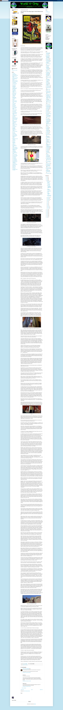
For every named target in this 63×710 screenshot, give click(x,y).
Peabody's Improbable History (48, 123)
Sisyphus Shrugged (15, 148)
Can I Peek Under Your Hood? (48, 61)
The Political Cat (15, 156)
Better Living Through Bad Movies (48, 57)
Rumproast (14, 140)
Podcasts (47, 127)
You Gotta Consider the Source (15, 169)
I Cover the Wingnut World (48, 95)
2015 (47, 211)
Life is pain (47, 104)
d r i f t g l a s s (14, 84)
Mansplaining (48, 105)
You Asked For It (48, 173)
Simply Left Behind (15, 147)
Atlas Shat (47, 55)
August (48, 200)
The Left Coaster (15, 154)
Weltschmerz (47, 164)
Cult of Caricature (48, 70)
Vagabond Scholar (15, 164)
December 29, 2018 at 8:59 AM (26, 672)
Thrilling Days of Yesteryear (15, 162)
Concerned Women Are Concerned (47, 68)
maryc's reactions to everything (48, 106)
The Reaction (14, 157)
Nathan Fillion (48, 111)
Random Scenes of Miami (48, 194)
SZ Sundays (47, 148)
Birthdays (47, 59)
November (48, 197)
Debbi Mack (14, 85)
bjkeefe (13, 79)
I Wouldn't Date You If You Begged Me (48, 97)
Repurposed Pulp (48, 134)
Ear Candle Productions (14, 90)
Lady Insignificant (15, 112)
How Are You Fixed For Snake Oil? (48, 92)
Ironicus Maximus (15, 107)
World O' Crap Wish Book (48, 170)
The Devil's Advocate (47, 151)
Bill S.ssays (47, 58)
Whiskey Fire (14, 166)
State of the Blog (48, 142)
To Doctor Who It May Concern (49, 195)
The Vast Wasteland (47, 154)
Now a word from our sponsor (48, 115)
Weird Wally (14, 165)
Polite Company (15, 134)
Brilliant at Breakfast (15, 80)
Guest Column (48, 85)
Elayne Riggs (14, 93)
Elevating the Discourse (48, 73)
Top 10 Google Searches (48, 156)
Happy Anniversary (48, 87)
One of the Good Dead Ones (48, 119)
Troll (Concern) (48, 157)
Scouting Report (48, 137)
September (48, 199)
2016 (47, 210)
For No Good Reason (47, 83)
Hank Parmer (48, 86)
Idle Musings (14, 105)
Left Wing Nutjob (15, 115)
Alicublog (14, 73)
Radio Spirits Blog (15, 135)
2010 (47, 217)
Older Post (41, 689)
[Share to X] (32, 663)
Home (32, 689)
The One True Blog (15, 155)
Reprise (47, 133)
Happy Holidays (48, 89)
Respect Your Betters (48, 136)
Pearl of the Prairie (15, 131)
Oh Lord (47, 118)
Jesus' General (14, 110)
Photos (47, 126)
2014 (47, 212)
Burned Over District (15, 81)
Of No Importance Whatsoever (15, 121)
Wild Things (47, 167)
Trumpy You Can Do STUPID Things (48, 159)
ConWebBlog (14, 82)
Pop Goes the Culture (48, 128)
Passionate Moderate (14, 128)
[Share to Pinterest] (33, 663)
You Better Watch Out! (48, 189)
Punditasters (47, 131)
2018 (47, 180)
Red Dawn (47, 132)
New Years (47, 112)
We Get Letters (48, 163)
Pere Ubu (14, 132)
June (47, 202)
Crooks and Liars (15, 83)
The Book (47, 150)
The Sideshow (14, 158)
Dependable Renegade (14, 86)
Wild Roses (14, 167)
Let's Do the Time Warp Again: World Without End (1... (49, 187)
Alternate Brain (14, 74)
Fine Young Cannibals (47, 79)
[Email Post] (28, 663)
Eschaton (14, 96)
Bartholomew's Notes (15, 75)
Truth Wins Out (14, 163)
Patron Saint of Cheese (14, 130)
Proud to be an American (48, 130)
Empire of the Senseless (14, 95)
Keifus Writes (14, 111)
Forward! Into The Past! (48, 184)
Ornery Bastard (14, 126)
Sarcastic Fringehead (14, 142)
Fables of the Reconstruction (14, 97)
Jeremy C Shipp (15, 109)
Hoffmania (14, 104)
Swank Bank (47, 147)
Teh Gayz (47, 149)
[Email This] (30, 663)
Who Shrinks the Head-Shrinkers (48, 165)
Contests (47, 69)
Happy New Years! (48, 182)
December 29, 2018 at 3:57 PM (26, 686)
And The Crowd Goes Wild (48, 53)
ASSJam (47, 54)
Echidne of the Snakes (14, 91)
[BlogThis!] (31, 663)
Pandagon (14, 127)
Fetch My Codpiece (48, 77)
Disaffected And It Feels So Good (15, 88)
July (47, 201)
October (48, 198)
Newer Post (22, 689)
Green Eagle (14, 103)
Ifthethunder (14, 106)
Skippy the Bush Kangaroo (15, 149)
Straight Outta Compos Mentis (48, 146)
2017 (47, 209)
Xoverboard (14, 168)
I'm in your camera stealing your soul (48, 101)
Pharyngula (14, 133)
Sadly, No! (14, 141)
